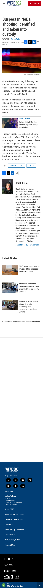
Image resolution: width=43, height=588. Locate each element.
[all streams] (40, 585)
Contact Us (9, 524)
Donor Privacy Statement (14, 530)
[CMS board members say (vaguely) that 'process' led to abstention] (10, 270)
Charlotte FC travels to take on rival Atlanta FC (21, 322)
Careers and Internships (14, 519)
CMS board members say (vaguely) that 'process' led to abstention (29, 269)
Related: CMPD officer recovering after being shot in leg (28, 124)
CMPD (31, 166)
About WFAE (9, 509)
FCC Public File (10, 535)
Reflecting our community (14, 514)
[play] (3, 585)
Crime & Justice (24, 119)
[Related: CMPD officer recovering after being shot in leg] (10, 123)
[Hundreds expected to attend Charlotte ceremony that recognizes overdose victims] (10, 305)
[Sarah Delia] (7, 186)
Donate (35, 3)
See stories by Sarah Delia (27, 244)
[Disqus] (21, 369)
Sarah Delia (15, 39)
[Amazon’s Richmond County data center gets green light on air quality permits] (10, 287)
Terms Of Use (10, 545)
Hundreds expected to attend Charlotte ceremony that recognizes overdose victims (28, 306)
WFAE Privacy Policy (12, 540)
